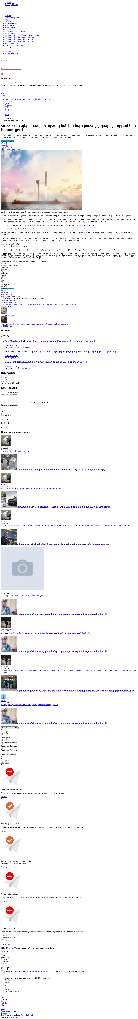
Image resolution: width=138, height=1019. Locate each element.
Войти (3, 93)
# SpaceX (4, 143)
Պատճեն (27, 1015)
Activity (8, 16)
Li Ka (3, 592)
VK (14, 300)
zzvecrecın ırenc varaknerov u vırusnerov (15, 451)
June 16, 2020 (30, 229)
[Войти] (2, 91)
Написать (4, 89)
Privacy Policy (10, 27)
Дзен (10, 300)
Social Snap (13, 1017)
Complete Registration (12, 18)
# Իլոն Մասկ (6, 147)
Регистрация (9, 33)
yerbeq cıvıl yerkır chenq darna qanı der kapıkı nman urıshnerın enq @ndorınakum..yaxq (31, 488)
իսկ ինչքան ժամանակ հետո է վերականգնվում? (22, 596)
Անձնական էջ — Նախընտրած (19, 39)
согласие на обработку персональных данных (37, 971)
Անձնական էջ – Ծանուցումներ (19, 41)
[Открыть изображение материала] (41, 210)
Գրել (3, 95)
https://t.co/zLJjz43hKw (86, 225)
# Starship (4, 145)
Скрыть (15, 727)
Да (2, 734)
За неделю (4, 379)
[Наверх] (3, 973)
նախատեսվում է (16, 250)
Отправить (13, 405)
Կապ (11, 47)
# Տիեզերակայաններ (10, 149)
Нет (7, 734)
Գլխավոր (9, 3)
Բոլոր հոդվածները (13, 43)
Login (7, 20)
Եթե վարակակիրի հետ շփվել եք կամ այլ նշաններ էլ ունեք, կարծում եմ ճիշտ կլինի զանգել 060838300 (45, 633)
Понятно (4, 797)
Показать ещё (6, 727)
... (1, 8)
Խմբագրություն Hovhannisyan (13, 120)
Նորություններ (11, 5)
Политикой (83, 971)
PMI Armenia (9, 25)
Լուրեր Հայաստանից (14, 45)
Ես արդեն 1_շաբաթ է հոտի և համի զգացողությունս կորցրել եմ (29, 705)
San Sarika (4, 447)
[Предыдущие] (2, 940)
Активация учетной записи (15, 31)
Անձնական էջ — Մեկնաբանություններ (22, 37)
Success (8, 29)
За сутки (4, 377)
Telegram (4, 300)
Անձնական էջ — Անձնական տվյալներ (22, 35)
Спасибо (4, 867)
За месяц (4, 381)
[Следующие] (6, 939)
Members (8, 21)
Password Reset (10, 23)
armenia (3, 701)
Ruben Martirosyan (7, 629)
